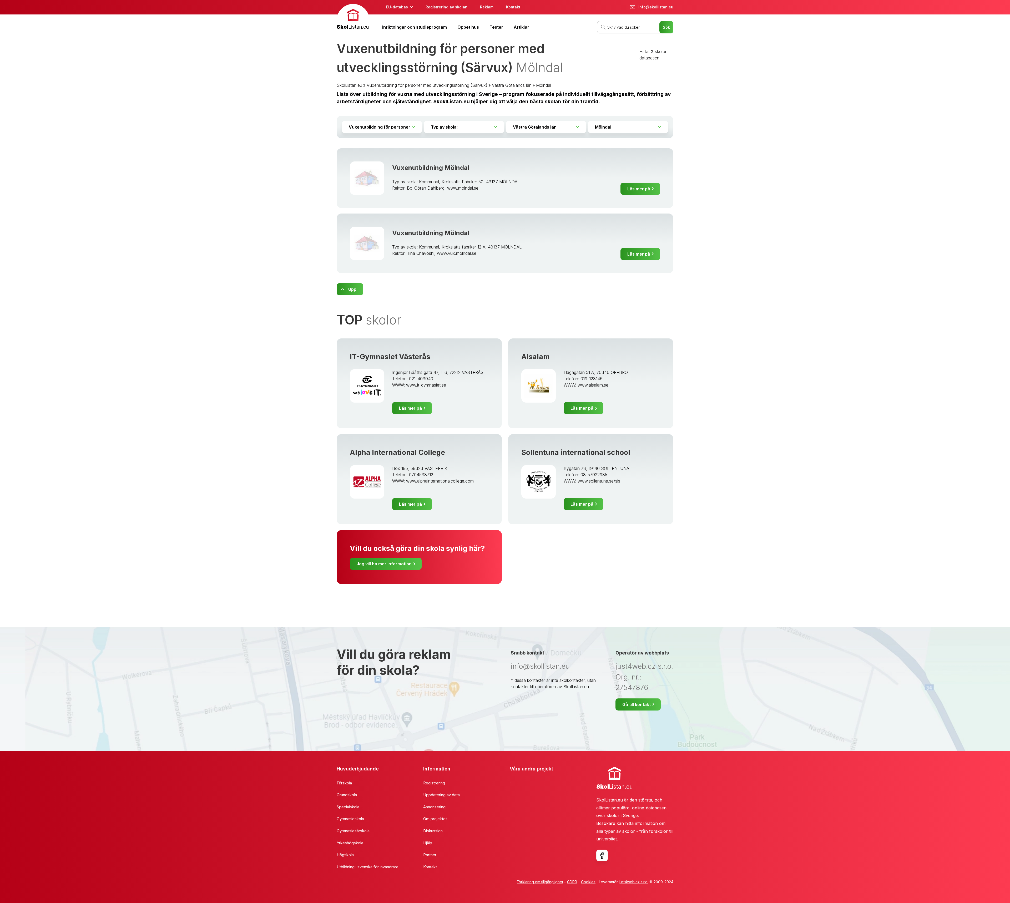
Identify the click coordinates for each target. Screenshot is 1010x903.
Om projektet (435, 818)
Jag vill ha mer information (384, 563)
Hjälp (427, 842)
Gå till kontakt (636, 704)
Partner (429, 854)
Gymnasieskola (350, 818)
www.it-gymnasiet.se (426, 385)
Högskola (345, 854)
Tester (496, 27)
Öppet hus (468, 27)
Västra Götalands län (512, 85)
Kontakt (513, 7)
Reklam (486, 7)
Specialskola (348, 806)
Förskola (344, 782)
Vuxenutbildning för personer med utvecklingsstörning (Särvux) (427, 85)
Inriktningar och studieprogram (414, 27)
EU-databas (397, 7)
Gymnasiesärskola (353, 830)
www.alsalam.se (593, 385)
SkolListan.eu (349, 85)
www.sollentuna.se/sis (599, 481)
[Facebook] (602, 855)
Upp (352, 289)
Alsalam (535, 356)
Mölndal (543, 85)
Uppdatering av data (441, 794)
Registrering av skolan (446, 7)
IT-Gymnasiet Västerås (390, 356)
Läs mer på (638, 188)
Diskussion (433, 830)
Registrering (434, 782)
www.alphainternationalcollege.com (440, 481)
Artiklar (521, 27)
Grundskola (347, 794)
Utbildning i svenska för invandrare (367, 866)
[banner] (353, 17)
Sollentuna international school (575, 452)
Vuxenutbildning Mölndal (430, 167)
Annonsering (434, 806)
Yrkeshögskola (350, 842)
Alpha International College (397, 452)
